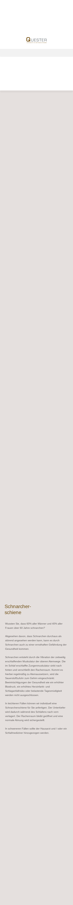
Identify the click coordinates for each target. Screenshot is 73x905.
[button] (36, 53)
